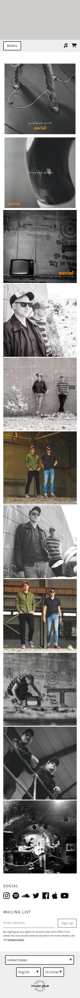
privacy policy (16, 939)
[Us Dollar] (53, 972)
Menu (12, 46)
